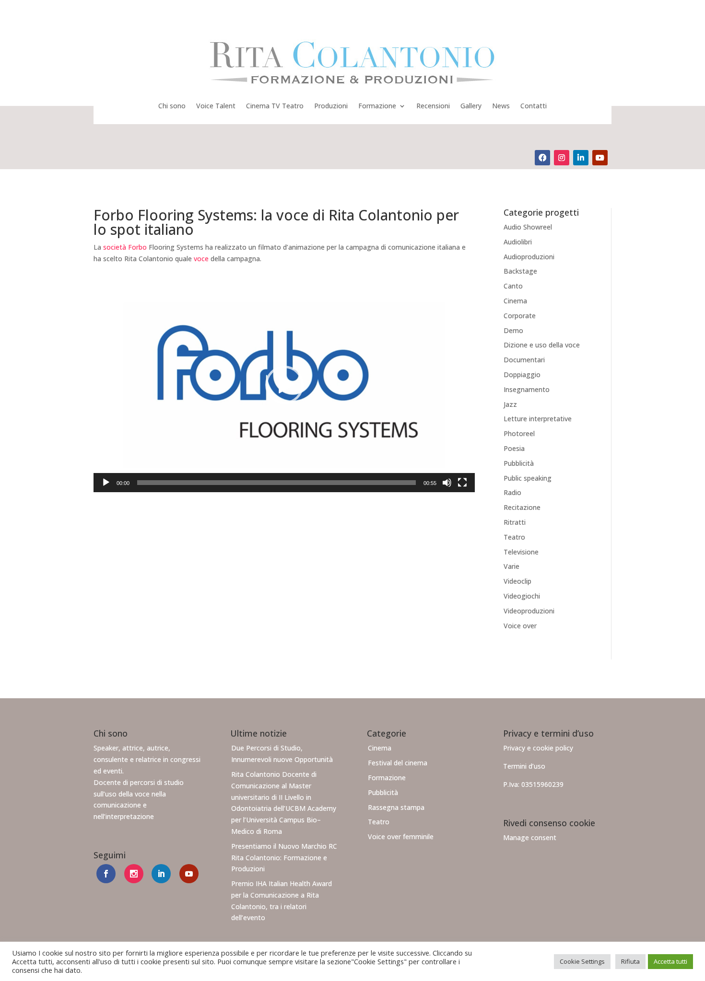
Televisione (521, 551)
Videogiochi (522, 595)
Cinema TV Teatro (275, 105)
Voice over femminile (401, 836)
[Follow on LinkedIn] (580, 157)
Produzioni (331, 105)
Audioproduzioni (529, 256)
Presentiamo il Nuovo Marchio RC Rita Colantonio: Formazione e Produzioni (284, 858)
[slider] (276, 482)
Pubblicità (519, 463)
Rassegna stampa (396, 807)
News (501, 105)
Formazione (377, 105)
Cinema (515, 300)
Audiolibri (518, 241)
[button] (284, 385)
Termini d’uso (524, 766)
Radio (512, 492)
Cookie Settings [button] (582, 961)
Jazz (510, 404)
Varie (511, 566)
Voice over (520, 625)
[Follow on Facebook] (542, 157)
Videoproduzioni (529, 610)
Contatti (533, 105)
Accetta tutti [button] (670, 961)
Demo (513, 330)
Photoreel (519, 433)
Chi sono (172, 105)
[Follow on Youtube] (600, 157)
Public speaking (528, 478)
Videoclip (517, 581)
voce (201, 258)
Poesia (514, 448)
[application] (284, 385)
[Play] (106, 482)
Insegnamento (527, 389)
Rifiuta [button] (630, 961)
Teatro (514, 537)
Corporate (520, 315)
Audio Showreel (528, 226)
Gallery (471, 105)
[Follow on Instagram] (561, 157)
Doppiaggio (522, 374)
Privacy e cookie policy (538, 747)
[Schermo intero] (462, 482)
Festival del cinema (397, 762)
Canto (513, 285)
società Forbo (125, 247)
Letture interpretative (538, 418)
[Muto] (447, 482)
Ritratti (515, 522)
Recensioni (433, 105)
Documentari (524, 359)
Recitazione (522, 507)
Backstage (520, 271)
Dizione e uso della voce (542, 344)
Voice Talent (215, 105)
